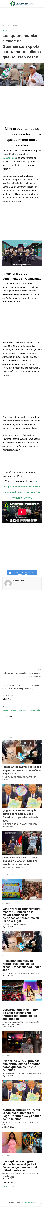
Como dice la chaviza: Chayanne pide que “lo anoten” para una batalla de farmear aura (21, 861)
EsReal (16, 25)
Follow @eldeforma (11, 1187)
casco (13, 710)
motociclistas (35, 710)
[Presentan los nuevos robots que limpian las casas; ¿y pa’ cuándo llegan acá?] (22, 752)
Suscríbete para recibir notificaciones (24, 573)
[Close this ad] (42, 1205)
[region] (22, 14)
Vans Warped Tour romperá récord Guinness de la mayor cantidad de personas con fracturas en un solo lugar (21, 915)
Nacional (6, 903)
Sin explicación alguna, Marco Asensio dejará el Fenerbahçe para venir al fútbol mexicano (19, 1165)
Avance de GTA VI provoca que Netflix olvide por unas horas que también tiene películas (21, 1065)
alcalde (5, 710)
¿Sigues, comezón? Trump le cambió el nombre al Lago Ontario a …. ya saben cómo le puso (21, 1114)
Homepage (6, 25)
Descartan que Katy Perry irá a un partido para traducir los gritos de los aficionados (20, 1014)
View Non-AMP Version (28, 1202)
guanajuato (23, 710)
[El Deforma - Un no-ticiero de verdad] (22, 3)
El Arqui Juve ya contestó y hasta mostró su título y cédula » (23, 674)
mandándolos (9, 158)
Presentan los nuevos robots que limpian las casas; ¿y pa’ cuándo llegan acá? (21, 770)
